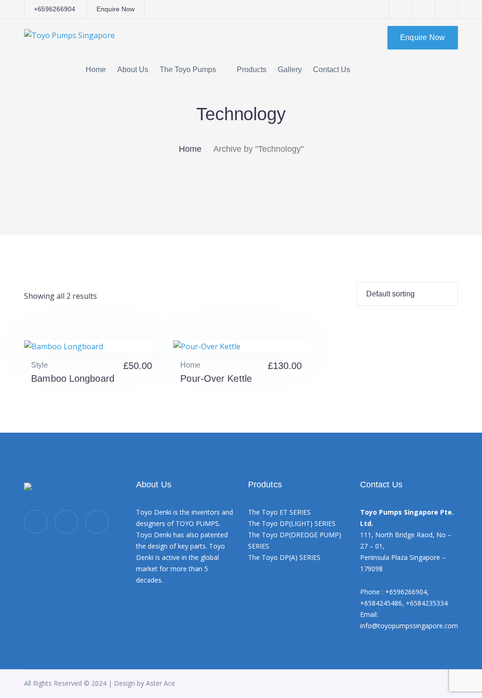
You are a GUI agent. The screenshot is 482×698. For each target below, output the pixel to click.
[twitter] (36, 522)
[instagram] (97, 522)
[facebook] (66, 522)
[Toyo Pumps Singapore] (69, 34)
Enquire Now (115, 9)
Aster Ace (160, 683)
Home (190, 149)
